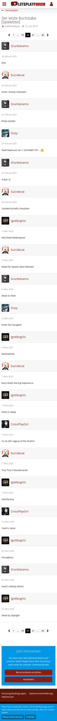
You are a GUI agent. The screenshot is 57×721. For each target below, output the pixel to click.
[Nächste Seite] (47, 35)
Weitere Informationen (13, 717)
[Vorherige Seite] (9, 35)
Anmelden (28, 679)
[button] (4, 4)
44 (42, 34)
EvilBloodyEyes (12, 26)
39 (22, 34)
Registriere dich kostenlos (36, 661)
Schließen (30, 717)
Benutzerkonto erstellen (28, 672)
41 (33, 34)
